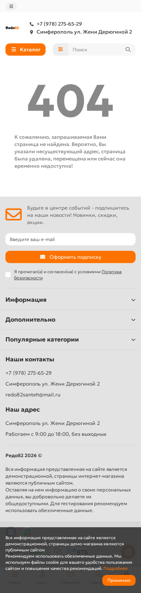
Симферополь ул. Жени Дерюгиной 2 (84, 32)
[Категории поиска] (60, 49)
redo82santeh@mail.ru (32, 394)
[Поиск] (128, 49)
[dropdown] (11, 6)
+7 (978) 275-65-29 (59, 24)
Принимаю (119, 580)
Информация (26, 300)
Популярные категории (42, 339)
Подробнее (115, 568)
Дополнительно (30, 319)
